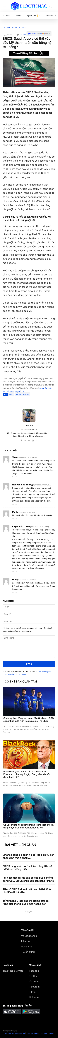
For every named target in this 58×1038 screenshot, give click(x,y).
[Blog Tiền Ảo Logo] (29, 6)
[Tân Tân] (29, 415)
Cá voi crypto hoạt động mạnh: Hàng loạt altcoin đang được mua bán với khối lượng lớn (28, 826)
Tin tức (14, 27)
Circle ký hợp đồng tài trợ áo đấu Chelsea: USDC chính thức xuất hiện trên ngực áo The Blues (28, 719)
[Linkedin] (29, 440)
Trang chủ (6, 27)
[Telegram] (26, 399)
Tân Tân (23, 34)
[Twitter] (20, 399)
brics (11, 394)
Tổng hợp (22, 27)
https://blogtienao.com (29, 429)
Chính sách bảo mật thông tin (14, 1033)
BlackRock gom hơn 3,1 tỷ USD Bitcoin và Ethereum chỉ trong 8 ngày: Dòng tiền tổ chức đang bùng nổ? (26, 774)
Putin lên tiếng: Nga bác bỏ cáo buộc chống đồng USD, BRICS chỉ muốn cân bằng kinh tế (28, 879)
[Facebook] (14, 399)
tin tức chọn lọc (23, 394)
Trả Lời (14, 477)
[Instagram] (25, 440)
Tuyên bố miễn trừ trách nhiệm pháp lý (40, 1033)
